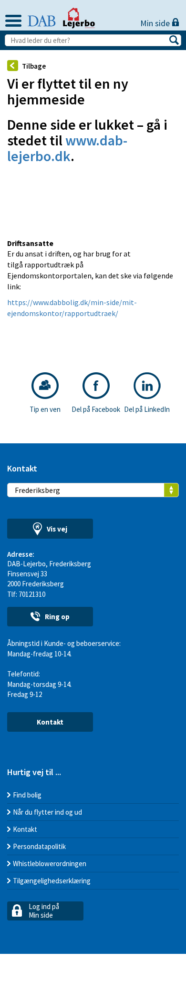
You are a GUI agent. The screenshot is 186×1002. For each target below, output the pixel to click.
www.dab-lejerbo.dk (67, 148)
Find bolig (27, 794)
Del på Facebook (96, 409)
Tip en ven (45, 409)
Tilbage (34, 66)
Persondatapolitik (39, 846)
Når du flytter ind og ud (47, 812)
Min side (156, 23)
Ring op (57, 616)
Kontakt (50, 721)
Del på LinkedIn (147, 409)
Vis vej (57, 528)
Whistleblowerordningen (49, 863)
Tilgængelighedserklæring (52, 880)
